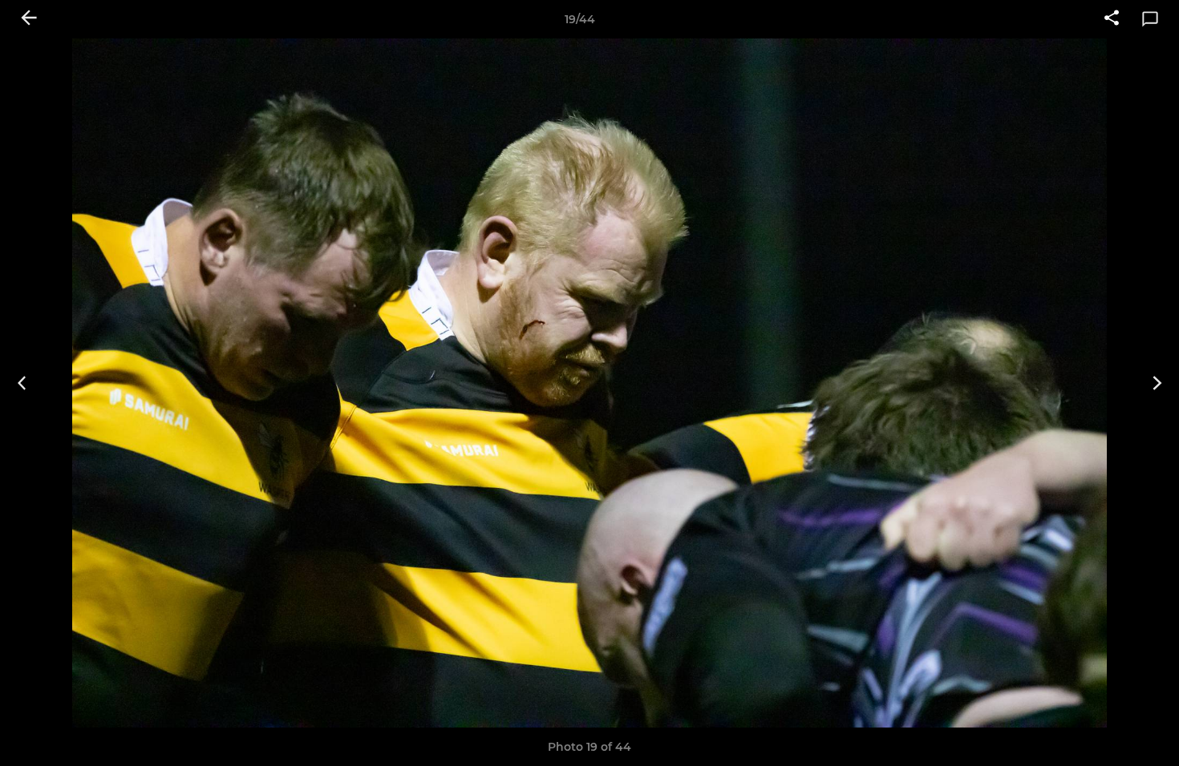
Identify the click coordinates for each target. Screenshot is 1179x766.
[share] (1111, 19)
